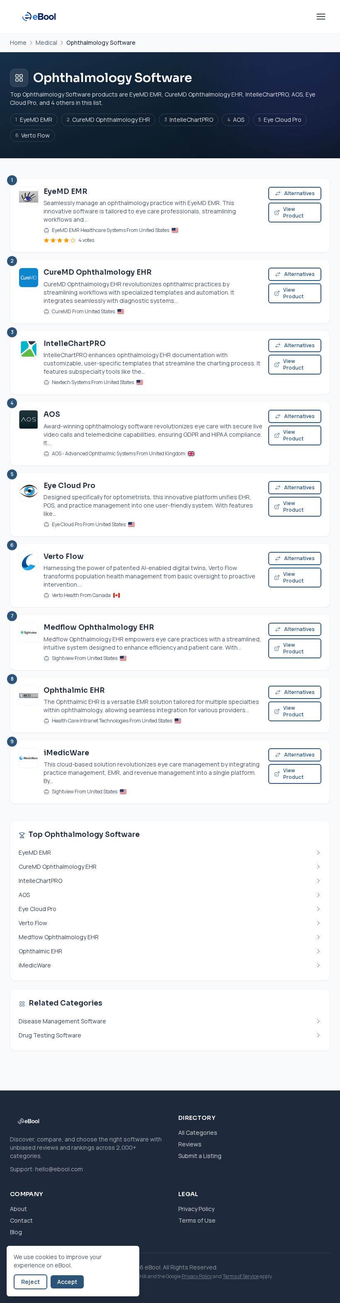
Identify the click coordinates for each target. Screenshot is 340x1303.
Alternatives (299, 193)
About (18, 1209)
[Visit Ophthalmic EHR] (29, 705)
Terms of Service (241, 1276)
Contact (21, 1220)
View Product (293, 212)
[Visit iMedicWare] (29, 771)
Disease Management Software (62, 1021)
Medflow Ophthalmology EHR (99, 627)
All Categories (197, 1132)
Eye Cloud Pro (279, 119)
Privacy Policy (196, 1209)
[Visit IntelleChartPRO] (29, 362)
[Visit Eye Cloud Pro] (29, 504)
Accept (67, 1282)
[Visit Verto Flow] (29, 575)
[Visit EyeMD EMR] (29, 215)
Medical (46, 42)
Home (18, 42)
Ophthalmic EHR (74, 690)
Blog (16, 1232)
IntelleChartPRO (188, 119)
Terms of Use (197, 1220)
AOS (235, 119)
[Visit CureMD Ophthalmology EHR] (29, 291)
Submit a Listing (199, 1156)
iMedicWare (66, 753)
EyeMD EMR (33, 119)
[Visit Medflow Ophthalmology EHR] (29, 642)
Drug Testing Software (50, 1035)
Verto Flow (32, 135)
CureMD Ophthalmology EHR (108, 119)
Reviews (190, 1144)
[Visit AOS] (29, 433)
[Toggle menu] (321, 16)
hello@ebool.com (59, 1169)
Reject (30, 1282)
